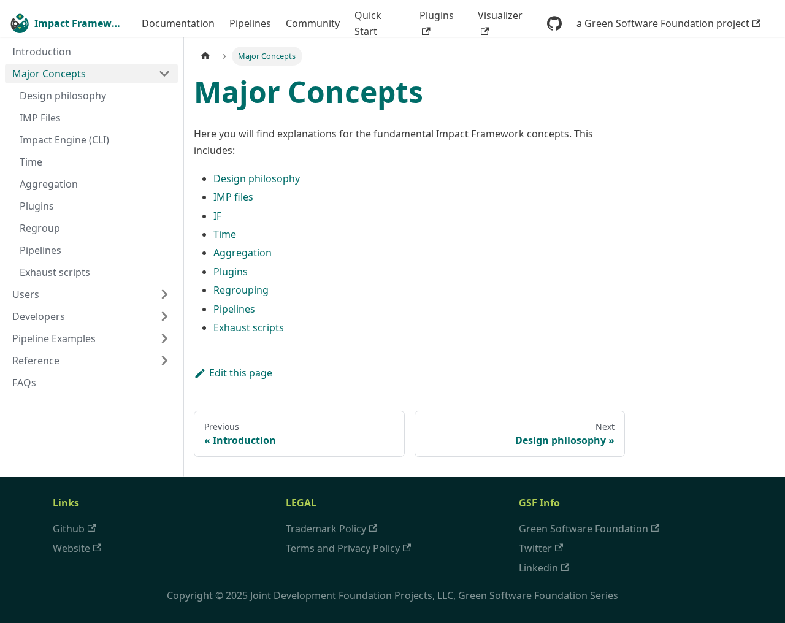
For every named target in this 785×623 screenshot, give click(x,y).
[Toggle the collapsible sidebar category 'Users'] (164, 294)
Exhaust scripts (55, 272)
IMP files (233, 197)
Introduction (41, 51)
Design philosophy (63, 95)
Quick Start (367, 23)
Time (31, 162)
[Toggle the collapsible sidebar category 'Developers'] (164, 316)
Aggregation (49, 184)
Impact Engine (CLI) (64, 140)
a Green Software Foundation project (662, 23)
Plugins (436, 15)
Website (71, 548)
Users (25, 294)
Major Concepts (49, 73)
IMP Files (40, 117)
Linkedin (538, 568)
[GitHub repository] (554, 23)
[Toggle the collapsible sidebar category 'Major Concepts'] (164, 73)
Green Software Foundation (583, 528)
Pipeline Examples (54, 338)
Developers (38, 316)
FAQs (24, 382)
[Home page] (205, 56)
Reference (35, 360)
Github (69, 528)
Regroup (40, 228)
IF (217, 216)
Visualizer (500, 15)
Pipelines (250, 23)
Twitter (535, 548)
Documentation (178, 23)
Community (313, 23)
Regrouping (241, 290)
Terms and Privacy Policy (343, 548)
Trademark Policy (326, 528)
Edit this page (240, 373)
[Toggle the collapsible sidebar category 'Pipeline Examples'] (164, 338)
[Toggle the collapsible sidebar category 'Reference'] (164, 360)
